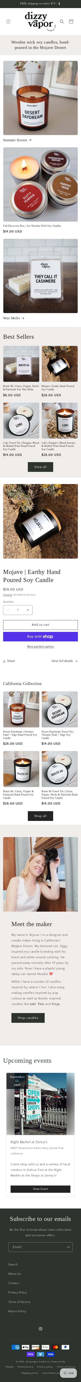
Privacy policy (45, 1367)
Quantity (8, 601)
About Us (14, 1274)
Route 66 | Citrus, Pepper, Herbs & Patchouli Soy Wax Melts (21, 388)
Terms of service (66, 1367)
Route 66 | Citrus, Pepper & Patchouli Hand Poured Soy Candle (18, 794)
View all (40, 467)
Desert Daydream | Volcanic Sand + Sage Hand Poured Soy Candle (20, 735)
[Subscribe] (67, 1247)
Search (13, 1264)
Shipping (7, 595)
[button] (8, 21)
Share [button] (11, 661)
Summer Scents (15, 140)
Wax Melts (11, 318)
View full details (62, 661)
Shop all (40, 816)
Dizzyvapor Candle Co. (38, 1361)
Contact (13, 1283)
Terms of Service (19, 1302)
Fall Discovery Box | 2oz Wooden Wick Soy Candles (32, 225)
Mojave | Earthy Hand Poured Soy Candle (58, 388)
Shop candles (28, 1018)
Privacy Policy (17, 1292)
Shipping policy (29, 1373)
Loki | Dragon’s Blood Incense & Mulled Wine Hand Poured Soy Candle (58, 446)
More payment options (40, 646)
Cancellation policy (53, 1373)
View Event (40, 1189)
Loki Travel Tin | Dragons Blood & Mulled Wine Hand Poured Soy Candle (21, 446)
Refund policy (25, 1367)
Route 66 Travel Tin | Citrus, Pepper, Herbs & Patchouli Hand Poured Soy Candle (60, 794)
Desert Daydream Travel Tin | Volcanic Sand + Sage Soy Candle (58, 735)
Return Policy (17, 1311)
